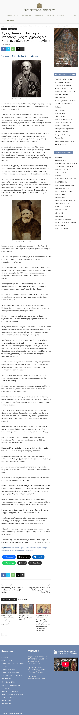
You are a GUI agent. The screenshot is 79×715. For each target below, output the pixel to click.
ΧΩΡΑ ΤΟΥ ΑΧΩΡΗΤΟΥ (63, 122)
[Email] (18, 49)
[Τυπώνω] (22, 49)
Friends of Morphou (62, 126)
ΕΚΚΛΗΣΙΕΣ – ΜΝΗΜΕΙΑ (63, 191)
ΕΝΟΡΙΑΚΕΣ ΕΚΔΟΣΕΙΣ (63, 170)
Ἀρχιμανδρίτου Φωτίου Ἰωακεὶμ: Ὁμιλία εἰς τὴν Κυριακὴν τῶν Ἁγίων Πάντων (40, 590)
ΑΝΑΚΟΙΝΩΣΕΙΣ (60, 160)
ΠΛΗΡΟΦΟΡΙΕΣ (39, 16)
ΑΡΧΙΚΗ (9, 16)
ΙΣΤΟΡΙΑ (15, 16)
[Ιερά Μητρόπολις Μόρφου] (39, 7)
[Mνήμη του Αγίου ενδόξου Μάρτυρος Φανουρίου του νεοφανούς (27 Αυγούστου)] (9, 609)
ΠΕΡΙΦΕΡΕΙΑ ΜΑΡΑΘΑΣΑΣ (10, 673)
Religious (58, 107)
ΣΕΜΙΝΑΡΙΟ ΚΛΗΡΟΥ (62, 204)
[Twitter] (8, 49)
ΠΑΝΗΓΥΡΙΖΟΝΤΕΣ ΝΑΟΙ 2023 (65, 179)
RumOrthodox (60, 110)
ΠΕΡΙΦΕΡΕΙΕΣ (50, 16)
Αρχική (3, 26)
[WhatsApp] (13, 49)
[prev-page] (2, 634)
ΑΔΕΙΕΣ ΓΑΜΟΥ (60, 173)
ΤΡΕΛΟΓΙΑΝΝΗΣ (60, 116)
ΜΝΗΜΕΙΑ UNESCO (62, 188)
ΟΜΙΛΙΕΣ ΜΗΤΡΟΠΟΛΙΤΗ (63, 88)
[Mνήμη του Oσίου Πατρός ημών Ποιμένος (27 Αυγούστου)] (26, 609)
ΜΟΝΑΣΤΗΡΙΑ (60, 197)
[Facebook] (3, 49)
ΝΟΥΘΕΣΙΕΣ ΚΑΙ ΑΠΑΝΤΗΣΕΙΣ (65, 91)
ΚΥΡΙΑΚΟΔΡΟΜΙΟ (61, 210)
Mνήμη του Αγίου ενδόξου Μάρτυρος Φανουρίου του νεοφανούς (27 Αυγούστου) (7, 620)
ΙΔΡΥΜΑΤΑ (59, 176)
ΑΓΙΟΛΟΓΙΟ (59, 213)
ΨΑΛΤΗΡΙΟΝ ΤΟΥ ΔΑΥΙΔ (63, 79)
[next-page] (6, 634)
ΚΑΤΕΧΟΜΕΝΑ (61, 16)
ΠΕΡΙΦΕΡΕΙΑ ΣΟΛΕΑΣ (8, 670)
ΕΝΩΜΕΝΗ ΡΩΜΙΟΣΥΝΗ (63, 119)
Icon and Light (60, 113)
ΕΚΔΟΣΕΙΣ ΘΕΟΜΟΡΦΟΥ (63, 219)
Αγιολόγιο (4, 29)
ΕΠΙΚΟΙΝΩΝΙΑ (11, 21)
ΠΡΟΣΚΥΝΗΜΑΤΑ (61, 194)
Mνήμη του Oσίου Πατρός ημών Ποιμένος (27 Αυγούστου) (26, 618)
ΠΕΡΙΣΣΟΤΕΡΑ (22, 599)
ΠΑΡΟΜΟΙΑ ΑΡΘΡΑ (9, 599)
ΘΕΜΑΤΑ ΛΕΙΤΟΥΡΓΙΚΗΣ (63, 207)
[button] (75, 16)
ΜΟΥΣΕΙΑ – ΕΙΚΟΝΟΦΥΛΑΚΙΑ (65, 201)
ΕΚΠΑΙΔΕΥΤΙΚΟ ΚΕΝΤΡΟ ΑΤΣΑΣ (66, 222)
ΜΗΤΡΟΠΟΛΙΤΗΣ (27, 16)
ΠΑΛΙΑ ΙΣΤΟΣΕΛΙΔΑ (61, 228)
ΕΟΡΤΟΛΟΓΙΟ (60, 216)
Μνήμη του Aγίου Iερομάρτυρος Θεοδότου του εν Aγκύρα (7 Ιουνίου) (12, 590)
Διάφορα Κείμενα (13, 26)
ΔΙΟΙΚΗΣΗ (58, 157)
